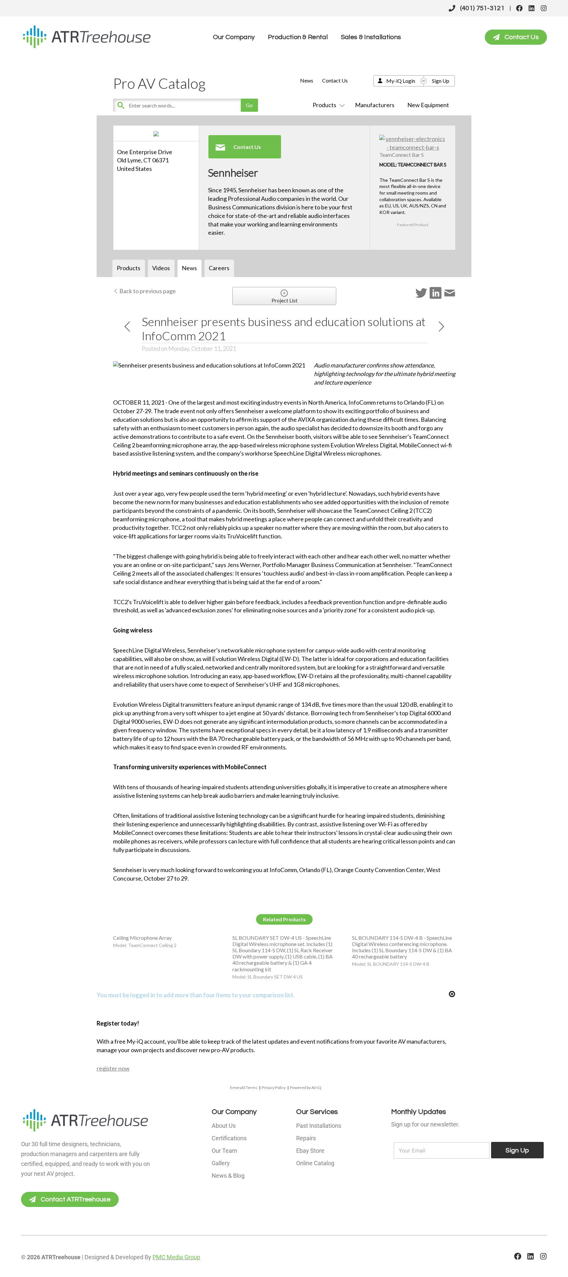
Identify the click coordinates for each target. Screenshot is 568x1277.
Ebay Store (310, 1150)
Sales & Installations (371, 37)
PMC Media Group (176, 1257)
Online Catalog (315, 1163)
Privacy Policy (274, 1087)
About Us (224, 1125)
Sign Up (440, 81)
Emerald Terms (243, 1087)
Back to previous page (147, 291)
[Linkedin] (531, 8)
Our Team (224, 1150)
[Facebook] (519, 8)
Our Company (234, 37)
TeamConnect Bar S (401, 155)
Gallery (221, 1163)
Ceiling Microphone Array (142, 937)
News (306, 80)
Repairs (306, 1138)
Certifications (229, 1138)
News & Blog (228, 1175)
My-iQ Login (400, 81)
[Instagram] (543, 8)
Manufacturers (374, 104)
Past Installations (318, 1125)
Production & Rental (298, 37)
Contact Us (335, 80)
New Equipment (428, 104)
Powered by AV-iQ (305, 1087)
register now (113, 1068)
